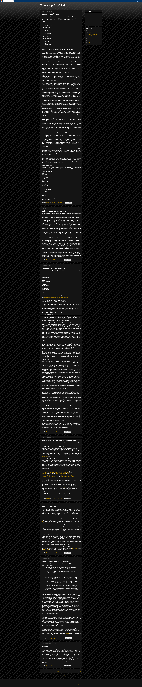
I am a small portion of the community (56, 561)
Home (58, 671)
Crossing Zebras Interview (61, 471)
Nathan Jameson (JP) (46, 476)
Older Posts (78, 671)
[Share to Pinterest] (71, 203)
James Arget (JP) (45, 475)
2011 (89, 42)
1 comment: (59, 259)
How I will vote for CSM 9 (51, 14)
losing (79, 454)
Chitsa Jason (44, 472)
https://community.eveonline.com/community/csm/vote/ (56, 297)
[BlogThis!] (66, 203)
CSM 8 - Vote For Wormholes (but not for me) (59, 440)
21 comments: (59, 638)
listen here (74, 548)
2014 (89, 30)
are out (75, 563)
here (42, 521)
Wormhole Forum (53, 472)
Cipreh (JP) (44, 473)
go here (67, 633)
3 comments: (59, 431)
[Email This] (65, 203)
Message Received (49, 507)
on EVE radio (46, 549)
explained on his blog (64, 528)
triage (43, 456)
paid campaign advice (63, 487)
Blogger (78, 684)
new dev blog (58, 442)
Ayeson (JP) (44, 471)
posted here (47, 520)
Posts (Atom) (64, 675)
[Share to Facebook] (69, 203)
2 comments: (60, 202)
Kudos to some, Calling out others (55, 211)
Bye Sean (45, 646)
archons (46, 456)
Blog (68, 473)
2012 (89, 40)
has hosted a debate (76, 493)
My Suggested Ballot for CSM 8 (53, 268)
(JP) (48, 472)
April (90, 32)
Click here (54, 47)
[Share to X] (68, 203)
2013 (89, 38)
